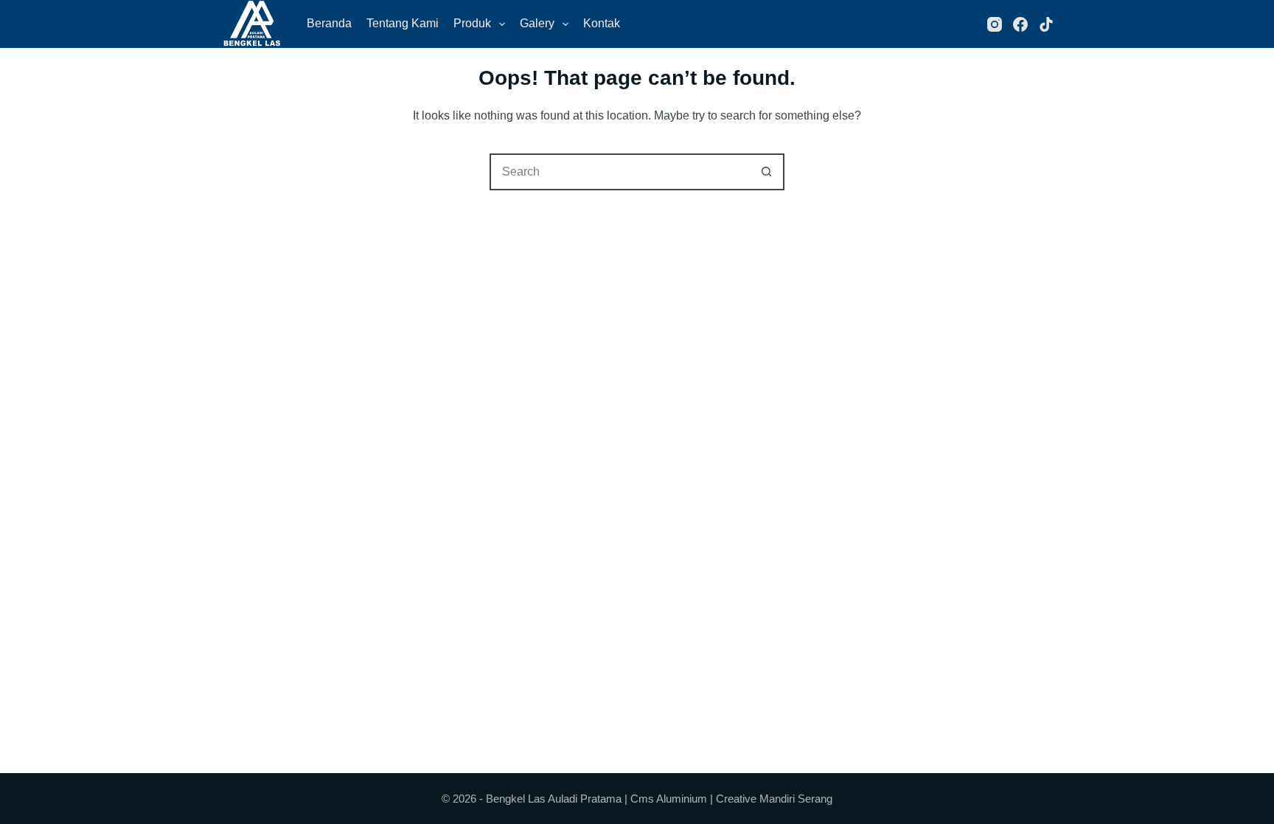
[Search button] (766, 172)
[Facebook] (1020, 24)
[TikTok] (1046, 24)
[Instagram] (994, 24)
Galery (537, 23)
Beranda (329, 23)
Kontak (601, 23)
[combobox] (620, 171)
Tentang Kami (402, 23)
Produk (472, 23)
